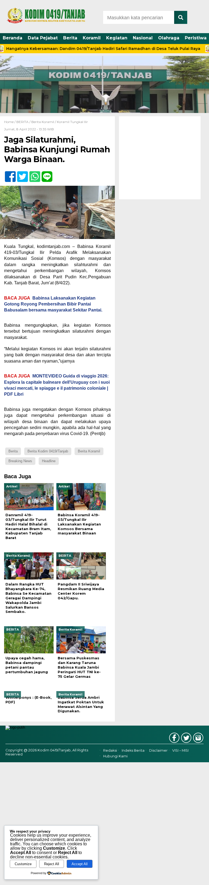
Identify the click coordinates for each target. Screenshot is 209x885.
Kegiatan (116, 37)
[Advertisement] (160, 158)
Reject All (51, 864)
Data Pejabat (43, 37)
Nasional (143, 37)
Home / (10, 122)
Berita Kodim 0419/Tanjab (47, 451)
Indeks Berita (133, 750)
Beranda (12, 37)
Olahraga (168, 37)
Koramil (92, 37)
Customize (23, 864)
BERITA (22, 122)
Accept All (80, 864)
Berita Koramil (42, 122)
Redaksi (110, 750)
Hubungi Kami (115, 756)
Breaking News (20, 461)
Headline (49, 461)
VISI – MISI (180, 750)
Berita (70, 37)
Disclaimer (158, 750)
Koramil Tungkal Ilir (72, 122)
